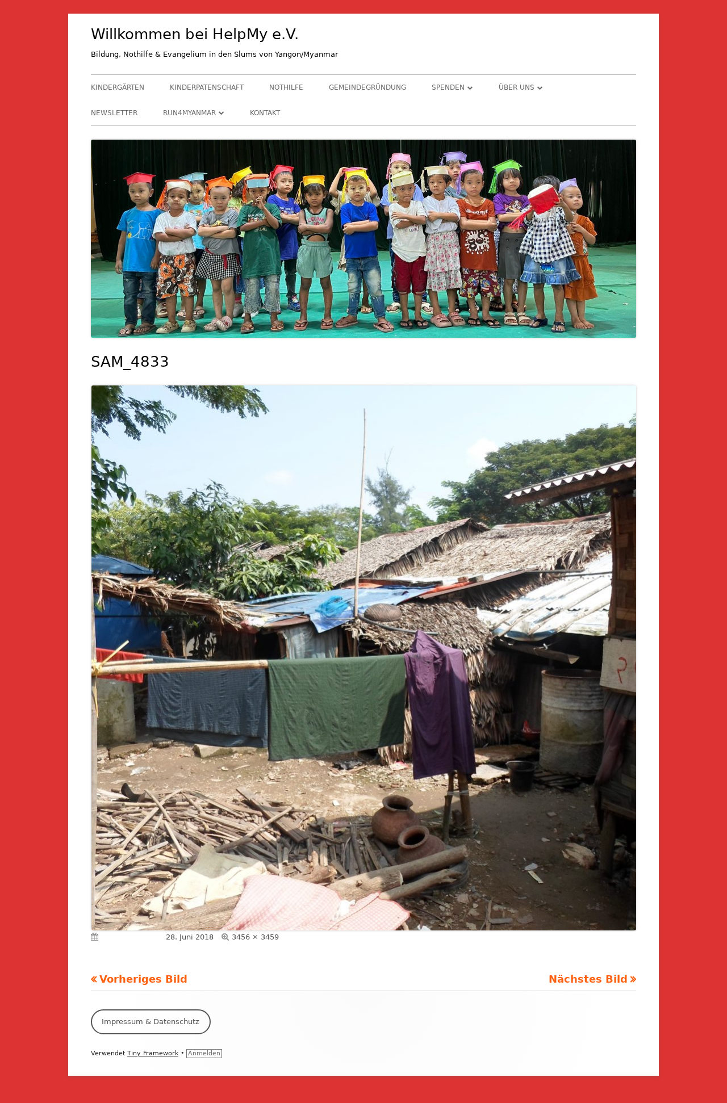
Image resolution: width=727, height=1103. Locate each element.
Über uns (516, 87)
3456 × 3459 (255, 937)
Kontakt (265, 113)
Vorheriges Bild (143, 979)
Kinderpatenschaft (207, 87)
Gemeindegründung (367, 87)
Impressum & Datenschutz (150, 1021)
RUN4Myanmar (189, 113)
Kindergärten (117, 87)
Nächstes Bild (588, 979)
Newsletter (114, 113)
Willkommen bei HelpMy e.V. (195, 34)
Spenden (448, 87)
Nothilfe (286, 87)
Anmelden (204, 1053)
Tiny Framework (152, 1053)
